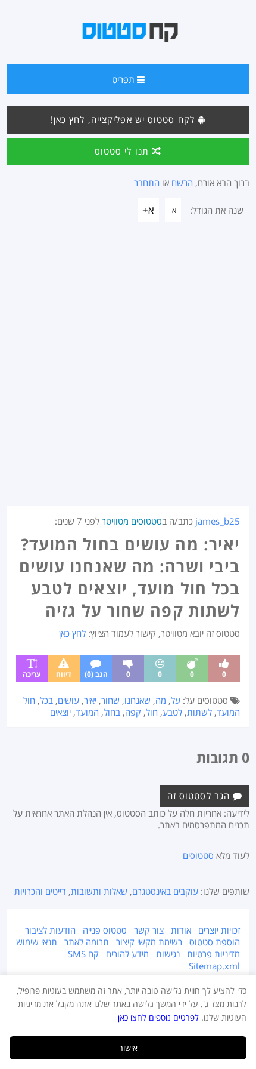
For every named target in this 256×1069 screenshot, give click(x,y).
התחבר (147, 183)
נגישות (168, 954)
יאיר (90, 700)
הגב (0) (96, 674)
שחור (110, 700)
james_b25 (217, 521)
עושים (68, 700)
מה (160, 700)
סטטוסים (198, 855)
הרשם (182, 183)
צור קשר (149, 930)
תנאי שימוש (36, 942)
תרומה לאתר (86, 942)
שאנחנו (137, 700)
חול (152, 712)
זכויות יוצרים (219, 930)
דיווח (63, 674)
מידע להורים (127, 954)
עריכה (32, 674)
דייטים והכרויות (40, 891)
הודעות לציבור (50, 930)
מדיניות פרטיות (213, 954)
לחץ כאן (72, 633)
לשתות (199, 712)
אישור (128, 1047)
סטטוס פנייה (105, 930)
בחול (112, 712)
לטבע (172, 712)
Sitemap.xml (214, 966)
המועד (87, 712)
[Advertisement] (128, 371)
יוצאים (60, 712)
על (175, 700)
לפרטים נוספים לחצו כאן (158, 1017)
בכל (46, 700)
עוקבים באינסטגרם (165, 891)
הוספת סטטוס (214, 942)
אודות (181, 930)
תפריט (124, 79)
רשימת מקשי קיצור (149, 942)
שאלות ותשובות (99, 891)
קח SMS (83, 954)
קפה (133, 712)
